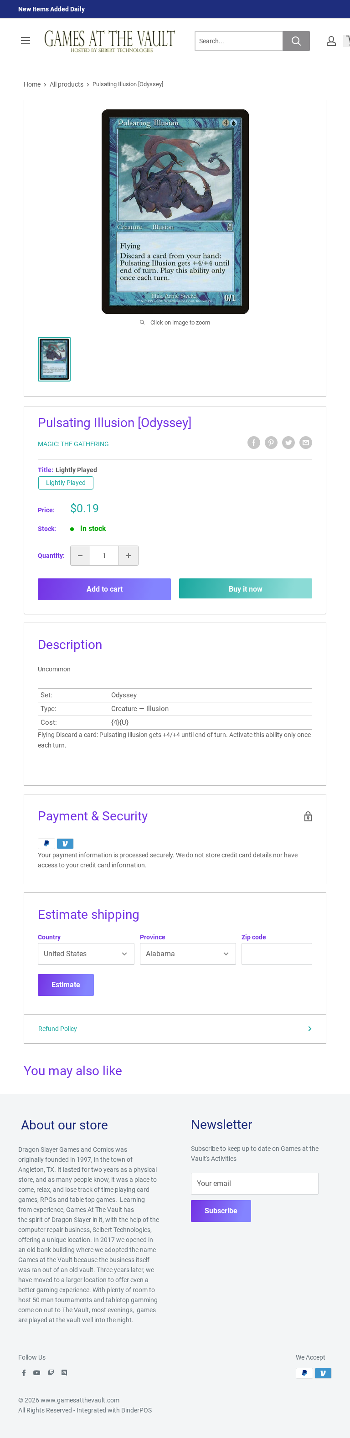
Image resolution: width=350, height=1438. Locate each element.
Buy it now (245, 589)
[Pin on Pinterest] (271, 442)
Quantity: (51, 555)
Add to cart (105, 589)
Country (49, 937)
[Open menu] (25, 40)
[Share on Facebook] (253, 442)
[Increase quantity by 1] (128, 555)
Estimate (65, 984)
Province (152, 937)
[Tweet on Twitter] (288, 442)
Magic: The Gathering (73, 444)
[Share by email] (305, 442)
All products (66, 84)
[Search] (296, 41)
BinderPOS (136, 1410)
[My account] (331, 41)
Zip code (254, 937)
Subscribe (221, 1210)
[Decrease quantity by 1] (80, 555)
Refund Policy (57, 1028)
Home (32, 84)
